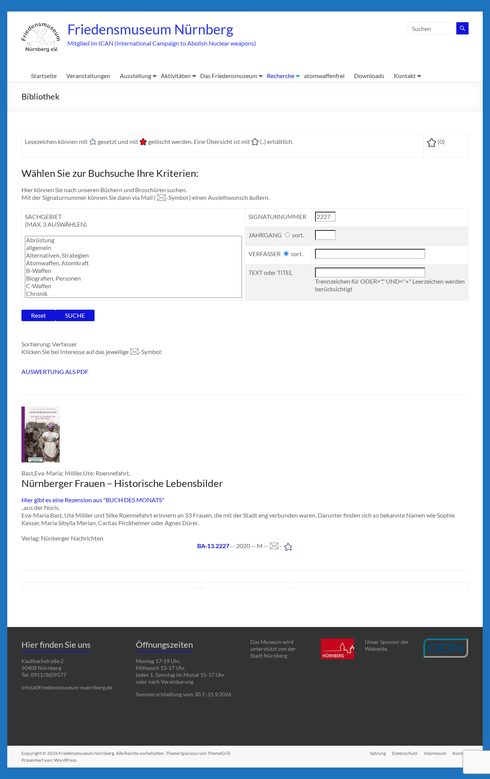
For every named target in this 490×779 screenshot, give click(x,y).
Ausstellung (135, 75)
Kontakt (405, 75)
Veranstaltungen (88, 75)
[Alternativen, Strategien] (133, 255)
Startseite (44, 75)
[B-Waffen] (133, 270)
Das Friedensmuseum (228, 75)
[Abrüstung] (133, 240)
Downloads (369, 75)
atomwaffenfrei (324, 75)
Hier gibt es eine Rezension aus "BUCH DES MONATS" (92, 499)
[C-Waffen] (133, 286)
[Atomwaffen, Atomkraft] (133, 263)
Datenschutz (405, 753)
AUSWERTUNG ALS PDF (54, 371)
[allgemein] (133, 248)
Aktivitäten (176, 75)
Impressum (435, 753)
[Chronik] (133, 293)
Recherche (280, 75)
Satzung (378, 753)
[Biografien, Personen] (133, 278)
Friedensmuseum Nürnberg (150, 29)
